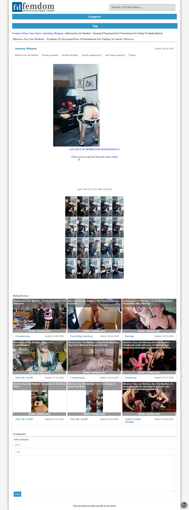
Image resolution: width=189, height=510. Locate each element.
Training (131, 55)
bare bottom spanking (115, 55)
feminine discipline (70, 55)
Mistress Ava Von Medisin (26, 55)
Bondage (129, 336)
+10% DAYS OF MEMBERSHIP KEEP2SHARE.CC (94, 149)
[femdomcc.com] (34, 7)
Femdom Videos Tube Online (26, 33)
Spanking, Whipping (53, 33)
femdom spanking (50, 55)
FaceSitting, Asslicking (81, 336)
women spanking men (92, 55)
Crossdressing (22, 336)
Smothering (130, 378)
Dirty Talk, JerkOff (24, 378)
